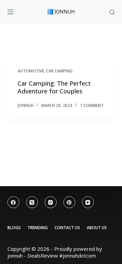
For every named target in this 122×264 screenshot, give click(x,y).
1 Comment (92, 105)
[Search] (112, 12)
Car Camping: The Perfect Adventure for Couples (54, 87)
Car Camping (59, 71)
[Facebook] (13, 202)
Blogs (14, 227)
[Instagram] (51, 202)
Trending (37, 227)
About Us (97, 227)
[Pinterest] (69, 202)
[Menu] (10, 12)
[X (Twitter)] (32, 202)
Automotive (31, 71)
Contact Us (67, 227)
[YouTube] (88, 202)
